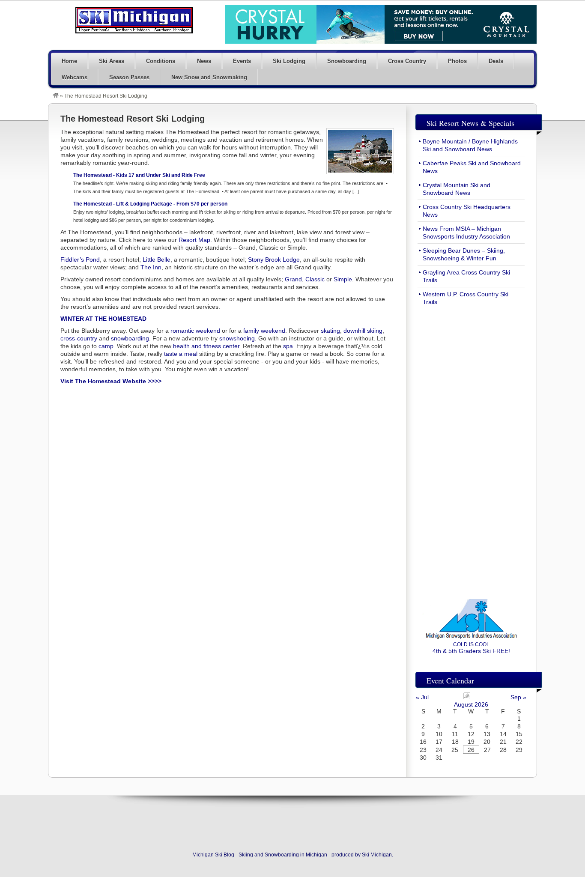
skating (330, 330)
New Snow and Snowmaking (209, 77)
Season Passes (129, 77)
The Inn (150, 267)
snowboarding (130, 338)
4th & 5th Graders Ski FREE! (471, 647)
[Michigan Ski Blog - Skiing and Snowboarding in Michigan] (56, 96)
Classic (315, 279)
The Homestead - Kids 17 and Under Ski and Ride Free (139, 175)
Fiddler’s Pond (80, 259)
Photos (457, 61)
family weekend (264, 330)
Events (242, 61)
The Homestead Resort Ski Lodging (132, 118)
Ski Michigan (377, 855)
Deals (496, 61)
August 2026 (471, 704)
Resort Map (194, 239)
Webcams (74, 77)
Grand (293, 279)
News (204, 61)
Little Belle (156, 259)
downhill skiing (362, 330)
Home (69, 61)
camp (105, 346)
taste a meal (180, 353)
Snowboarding (346, 61)
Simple (343, 279)
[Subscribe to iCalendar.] (466, 697)
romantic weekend (195, 330)
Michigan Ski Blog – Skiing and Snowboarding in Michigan (134, 20)
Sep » (518, 697)
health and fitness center (206, 346)
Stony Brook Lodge (274, 259)
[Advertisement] (471, 444)
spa (288, 346)
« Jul (422, 697)
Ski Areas (111, 61)
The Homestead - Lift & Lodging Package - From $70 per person (150, 204)
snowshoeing (237, 338)
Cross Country (407, 61)
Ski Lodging (289, 61)
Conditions (160, 61)
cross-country (78, 338)
